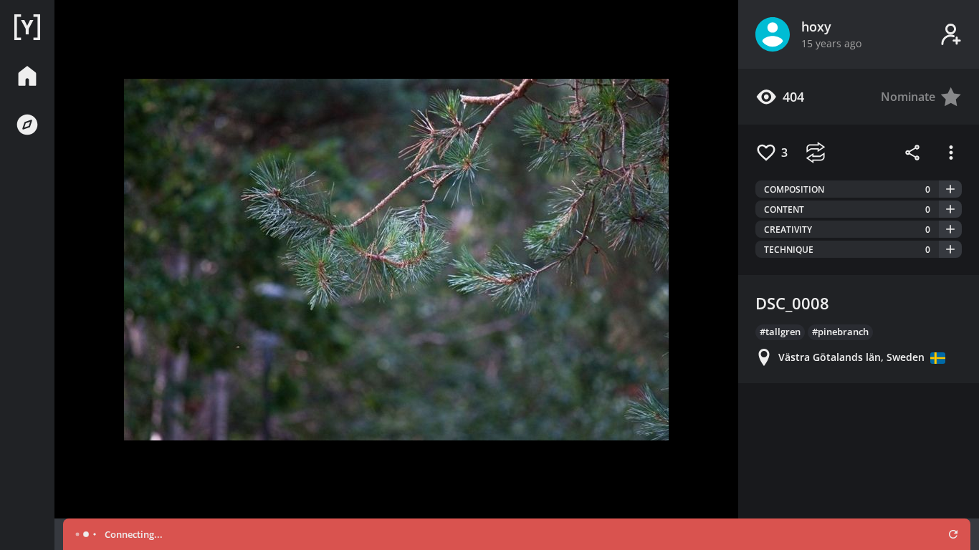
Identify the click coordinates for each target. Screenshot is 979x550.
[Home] (27, 27)
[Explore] (27, 124)
